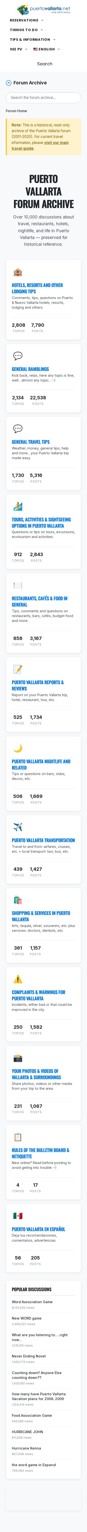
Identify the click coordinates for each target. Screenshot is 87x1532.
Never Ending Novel (29, 1356)
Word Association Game (32, 1302)
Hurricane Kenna (26, 1448)
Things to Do (24, 29)
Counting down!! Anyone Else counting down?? (37, 1375)
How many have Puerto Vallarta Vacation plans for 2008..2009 (39, 1396)
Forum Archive (30, 83)
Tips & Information (30, 39)
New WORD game (27, 1318)
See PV (16, 49)
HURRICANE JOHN (27, 1432)
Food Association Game (32, 1415)
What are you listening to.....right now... (40, 1337)
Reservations (24, 20)
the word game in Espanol (34, 1465)
